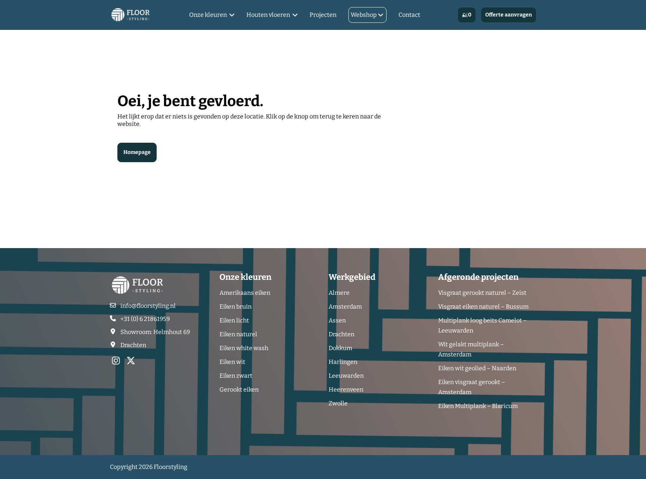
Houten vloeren (268, 14)
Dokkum (340, 348)
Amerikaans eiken (244, 292)
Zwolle (338, 403)
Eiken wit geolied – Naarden (477, 368)
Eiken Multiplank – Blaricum (478, 406)
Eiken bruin (235, 306)
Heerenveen (346, 389)
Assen (337, 320)
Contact (409, 14)
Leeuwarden (346, 375)
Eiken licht (234, 320)
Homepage (137, 152)
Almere (339, 292)
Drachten (341, 334)
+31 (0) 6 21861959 (145, 318)
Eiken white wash (243, 348)
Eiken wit (232, 361)
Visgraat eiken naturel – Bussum (483, 306)
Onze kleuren (208, 14)
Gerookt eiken (239, 389)
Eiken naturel (238, 334)
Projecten (323, 14)
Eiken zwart (235, 375)
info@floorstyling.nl (148, 305)
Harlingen (343, 361)
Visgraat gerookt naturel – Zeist (482, 292)
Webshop (364, 14)
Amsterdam (345, 306)
